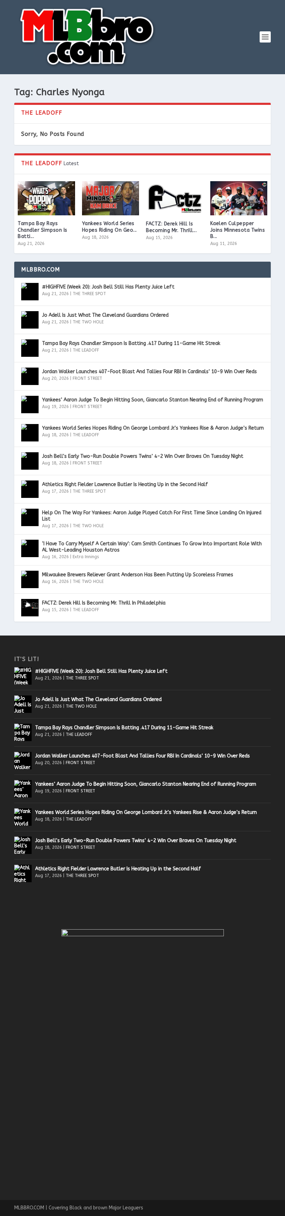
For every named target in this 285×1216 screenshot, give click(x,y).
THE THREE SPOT (89, 293)
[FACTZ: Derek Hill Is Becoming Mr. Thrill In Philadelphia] (174, 198)
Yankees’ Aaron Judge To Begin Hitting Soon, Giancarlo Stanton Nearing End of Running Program (152, 400)
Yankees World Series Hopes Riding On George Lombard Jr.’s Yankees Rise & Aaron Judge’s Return (153, 428)
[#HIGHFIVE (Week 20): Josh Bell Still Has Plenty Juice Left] (30, 291)
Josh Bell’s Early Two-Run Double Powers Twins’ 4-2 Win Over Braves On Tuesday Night (142, 456)
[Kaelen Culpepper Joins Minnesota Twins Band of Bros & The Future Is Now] (239, 198)
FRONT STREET (87, 378)
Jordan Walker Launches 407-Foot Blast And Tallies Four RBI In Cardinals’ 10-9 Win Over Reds (149, 372)
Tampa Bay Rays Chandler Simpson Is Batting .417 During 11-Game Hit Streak (131, 343)
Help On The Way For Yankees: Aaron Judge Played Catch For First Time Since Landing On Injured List (151, 516)
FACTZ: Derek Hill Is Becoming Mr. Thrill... (171, 227)
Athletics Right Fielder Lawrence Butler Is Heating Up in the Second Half (125, 484)
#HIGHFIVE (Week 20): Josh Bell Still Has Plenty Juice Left (108, 287)
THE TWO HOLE (88, 322)
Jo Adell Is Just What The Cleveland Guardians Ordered (105, 315)
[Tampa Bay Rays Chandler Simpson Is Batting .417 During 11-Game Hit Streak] (46, 198)
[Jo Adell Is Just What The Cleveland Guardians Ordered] (30, 320)
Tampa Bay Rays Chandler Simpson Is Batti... (42, 230)
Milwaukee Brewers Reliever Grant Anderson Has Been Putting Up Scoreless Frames (137, 575)
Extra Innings (86, 556)
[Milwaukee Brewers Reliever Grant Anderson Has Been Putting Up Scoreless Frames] (30, 579)
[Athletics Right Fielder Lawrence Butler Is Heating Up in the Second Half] (30, 489)
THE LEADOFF (86, 350)
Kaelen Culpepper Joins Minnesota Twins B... (237, 230)
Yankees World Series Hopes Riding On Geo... (109, 227)
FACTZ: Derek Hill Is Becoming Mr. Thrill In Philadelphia (103, 603)
